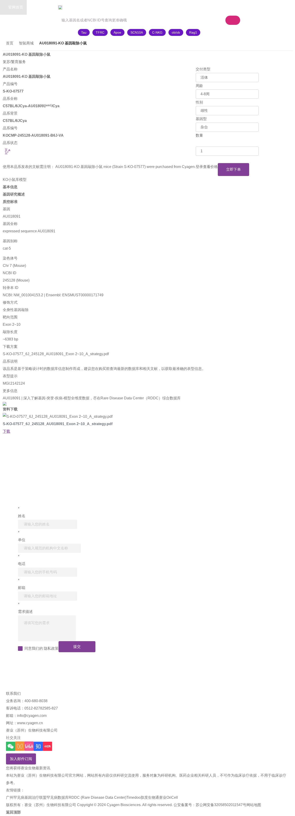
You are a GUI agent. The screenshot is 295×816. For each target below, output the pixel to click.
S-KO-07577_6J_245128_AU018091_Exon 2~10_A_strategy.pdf (56, 354)
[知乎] (38, 746)
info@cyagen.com (32, 716)
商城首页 (43, 7)
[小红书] (47, 746)
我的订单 (230, 7)
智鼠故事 (71, 7)
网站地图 (253, 805)
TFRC (100, 32)
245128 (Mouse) (16, 280)
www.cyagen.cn (30, 723)
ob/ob (176, 32)
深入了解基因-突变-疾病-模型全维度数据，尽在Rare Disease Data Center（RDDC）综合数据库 (102, 398)
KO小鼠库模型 (15, 180)
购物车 (200, 7)
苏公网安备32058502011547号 (221, 805)
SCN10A (136, 32)
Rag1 (193, 32)
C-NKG (157, 32)
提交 (77, 647)
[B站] (29, 746)
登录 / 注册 (257, 7)
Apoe (117, 32)
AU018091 (12, 216)
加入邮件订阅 (21, 759)
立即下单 (233, 169)
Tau (83, 32)
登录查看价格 (207, 167)
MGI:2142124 (14, 383)
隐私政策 (51, 648)
